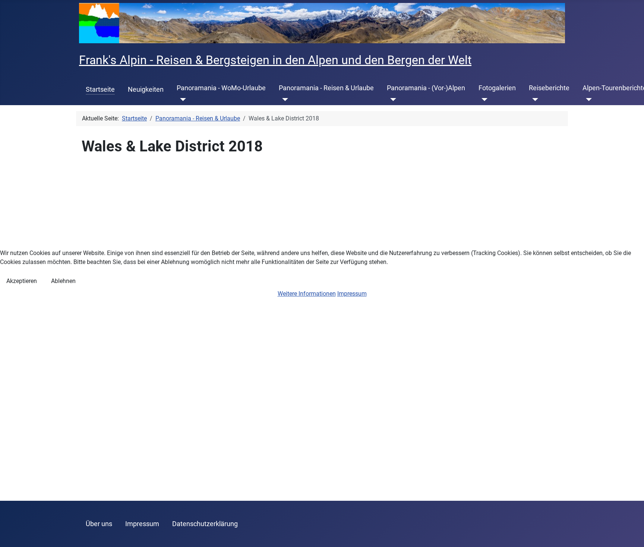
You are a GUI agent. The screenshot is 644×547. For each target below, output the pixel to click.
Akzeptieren (21, 280)
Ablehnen (63, 280)
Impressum (352, 293)
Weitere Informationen (307, 293)
